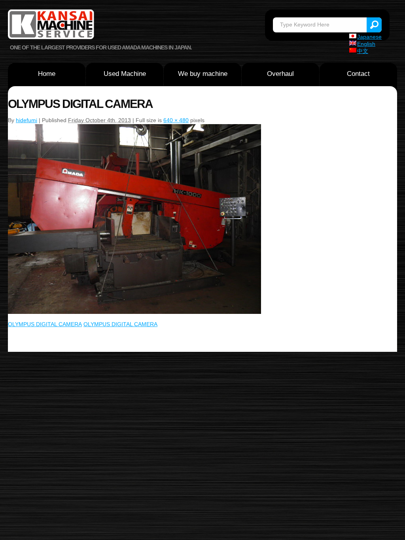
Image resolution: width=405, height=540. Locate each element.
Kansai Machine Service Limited (51, 25)
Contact (358, 73)
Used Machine (125, 73)
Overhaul (280, 73)
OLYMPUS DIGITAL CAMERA (45, 324)
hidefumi (26, 120)
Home (46, 73)
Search (374, 24)
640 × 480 (176, 120)
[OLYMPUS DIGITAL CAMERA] (134, 127)
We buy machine (202, 73)
